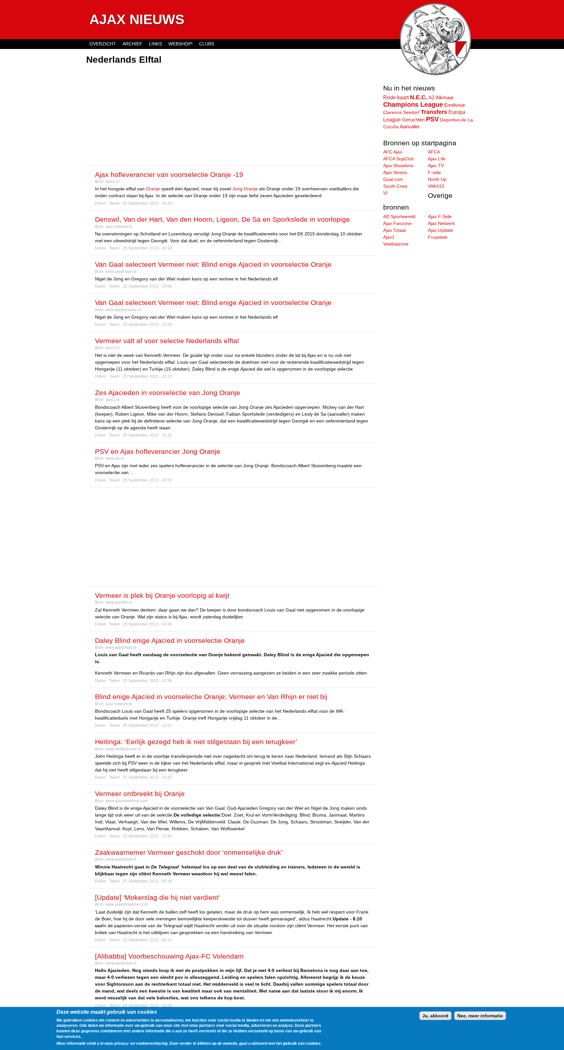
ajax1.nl (112, 181)
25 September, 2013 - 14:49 (147, 624)
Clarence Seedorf (401, 112)
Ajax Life (437, 158)
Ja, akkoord (435, 1015)
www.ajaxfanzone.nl (123, 310)
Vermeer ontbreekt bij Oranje (140, 793)
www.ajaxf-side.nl (120, 271)
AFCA (434, 151)
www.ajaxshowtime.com (126, 801)
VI (385, 193)
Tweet (114, 203)
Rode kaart (396, 97)
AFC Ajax (392, 151)
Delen (100, 203)
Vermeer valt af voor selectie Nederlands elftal (167, 340)
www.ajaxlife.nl (118, 602)
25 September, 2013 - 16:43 (147, 203)
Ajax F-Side (440, 216)
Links (155, 43)
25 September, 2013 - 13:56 (147, 681)
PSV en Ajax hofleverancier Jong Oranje (157, 451)
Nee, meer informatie (480, 1015)
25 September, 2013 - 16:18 (147, 248)
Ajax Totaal (394, 230)
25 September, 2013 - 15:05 (147, 480)
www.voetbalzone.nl (123, 749)
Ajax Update (440, 230)
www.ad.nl (114, 458)
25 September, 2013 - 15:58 (147, 286)
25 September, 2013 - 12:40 (147, 836)
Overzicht (102, 43)
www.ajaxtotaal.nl (120, 647)
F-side (434, 172)
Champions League (413, 104)
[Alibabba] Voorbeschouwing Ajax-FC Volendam (169, 956)
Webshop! (180, 43)
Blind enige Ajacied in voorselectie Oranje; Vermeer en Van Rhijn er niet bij (211, 696)
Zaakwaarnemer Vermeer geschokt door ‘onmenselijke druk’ (189, 852)
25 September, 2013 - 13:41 (147, 725)
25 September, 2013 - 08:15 (147, 940)
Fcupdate (437, 237)
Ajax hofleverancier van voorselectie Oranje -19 (169, 174)
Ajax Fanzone (397, 223)
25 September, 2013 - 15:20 (147, 376)
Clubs (206, 43)
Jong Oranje (245, 188)
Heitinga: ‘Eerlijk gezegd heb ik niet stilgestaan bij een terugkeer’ (196, 741)
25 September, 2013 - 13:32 (147, 777)
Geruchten (413, 119)
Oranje (153, 188)
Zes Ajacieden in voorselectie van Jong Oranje (167, 392)
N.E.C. (418, 97)
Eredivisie (454, 105)
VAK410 (436, 186)
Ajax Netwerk (441, 223)
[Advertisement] (233, 116)
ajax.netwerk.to (118, 226)
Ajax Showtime (398, 165)
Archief (132, 43)
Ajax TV (436, 165)
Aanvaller (410, 126)
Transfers (434, 112)
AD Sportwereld (399, 216)
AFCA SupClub (398, 158)
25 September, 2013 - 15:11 (147, 435)
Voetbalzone (396, 244)
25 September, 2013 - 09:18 (147, 881)
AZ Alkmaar (441, 97)
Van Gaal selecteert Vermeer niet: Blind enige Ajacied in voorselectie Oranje (213, 264)
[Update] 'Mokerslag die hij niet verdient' (157, 897)
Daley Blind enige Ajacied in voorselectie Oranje (170, 640)
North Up (437, 179)
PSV (432, 119)
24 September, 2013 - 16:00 (147, 1006)
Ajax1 (389, 237)
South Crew (395, 186)
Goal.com (393, 179)
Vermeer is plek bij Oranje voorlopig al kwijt (162, 595)
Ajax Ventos (395, 172)
